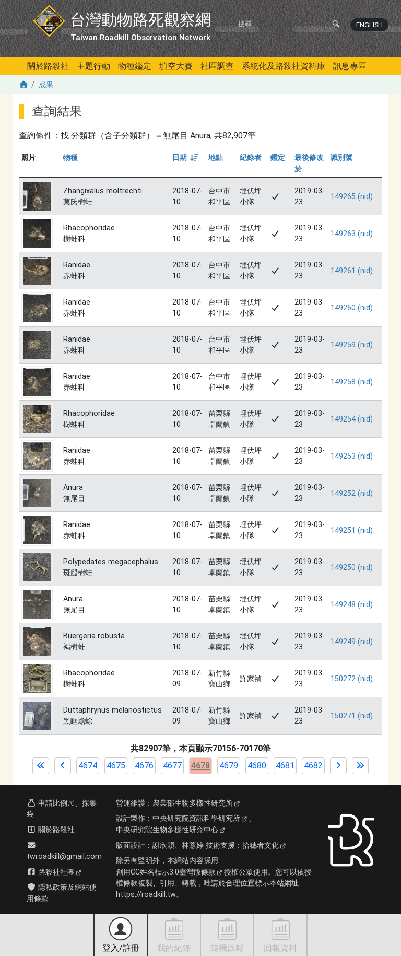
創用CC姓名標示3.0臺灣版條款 (166, 872)
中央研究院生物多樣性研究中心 (167, 829)
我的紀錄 (174, 948)
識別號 (341, 157)
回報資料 (280, 948)
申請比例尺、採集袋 (62, 809)
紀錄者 (251, 157)
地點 (215, 157)
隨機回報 (227, 948)
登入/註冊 (120, 948)
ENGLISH (369, 25)
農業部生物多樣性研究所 (192, 803)
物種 (70, 157)
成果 (46, 84)
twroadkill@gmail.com (64, 856)
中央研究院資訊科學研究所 (196, 818)
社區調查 (217, 66)
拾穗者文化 (260, 845)
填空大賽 (176, 66)
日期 (184, 157)
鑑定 (277, 157)
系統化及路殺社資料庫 (283, 66)
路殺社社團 (55, 872)
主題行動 (93, 66)
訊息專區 (350, 66)
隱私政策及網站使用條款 (62, 893)
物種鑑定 (134, 66)
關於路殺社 (48, 66)
